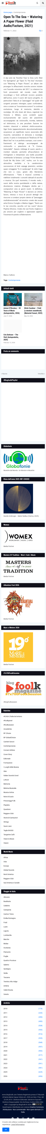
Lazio (6, 927)
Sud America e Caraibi (11, 883)
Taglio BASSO (8, 830)
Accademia (8, 729)
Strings (6, 822)
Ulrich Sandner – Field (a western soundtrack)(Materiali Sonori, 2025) (33, 310)
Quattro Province (10, 960)
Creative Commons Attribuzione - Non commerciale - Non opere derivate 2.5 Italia (23, 1109)
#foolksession (9, 725)
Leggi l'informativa (18, 1124)
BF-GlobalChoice (10, 737)
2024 (23, 1068)
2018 (23, 1042)
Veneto (6, 994)
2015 (23, 1030)
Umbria (6, 986)
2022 (23, 1059)
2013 (23, 1021)
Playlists (7, 805)
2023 (23, 1063)
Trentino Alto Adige (10, 982)
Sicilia (6, 973)
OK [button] (6, 1130)
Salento (6, 965)
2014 (23, 1026)
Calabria (7, 906)
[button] (2, 3)
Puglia (6, 956)
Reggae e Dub (9, 813)
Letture (6, 780)
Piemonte (7, 952)
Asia (5, 862)
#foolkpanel (8, 721)
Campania (7, 910)
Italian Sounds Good (11, 775)
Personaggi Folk (9, 801)
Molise (6, 944)
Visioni (6, 843)
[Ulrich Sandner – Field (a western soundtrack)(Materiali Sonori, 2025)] (33, 299)
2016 (23, 1034)
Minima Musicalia (10, 788)
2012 (23, 1017)
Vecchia (41, 374)
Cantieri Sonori (9, 742)
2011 (23, 1013)
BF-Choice (7, 733)
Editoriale (7, 759)
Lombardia (8, 935)
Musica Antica (9, 792)
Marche (6, 939)
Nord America (9, 874)
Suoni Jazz (8, 826)
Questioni (7, 809)
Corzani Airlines (9, 750)
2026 (23, 1076)
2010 (23, 1009)
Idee (5, 771)
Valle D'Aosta (8, 990)
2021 (23, 1055)
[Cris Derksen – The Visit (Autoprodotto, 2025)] (13, 326)
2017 (23, 1038)
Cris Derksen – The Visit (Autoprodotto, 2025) (11, 337)
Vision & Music (9, 839)
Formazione (8, 763)
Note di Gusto (9, 797)
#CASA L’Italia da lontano (13, 716)
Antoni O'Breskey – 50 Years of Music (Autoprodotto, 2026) (12, 310)
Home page (8, 12)
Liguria (6, 931)
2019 (23, 1047)
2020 (23, 1051)
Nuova (4, 374)
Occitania (7, 948)
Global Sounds (9, 870)
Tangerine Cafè (9, 835)
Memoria (7, 784)
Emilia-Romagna (10, 918)
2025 (23, 1072)
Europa (6, 866)
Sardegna (7, 969)
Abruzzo (7, 897)
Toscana (7, 977)
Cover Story (8, 754)
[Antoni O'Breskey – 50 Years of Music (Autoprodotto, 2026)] (13, 299)
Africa (6, 857)
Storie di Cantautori (11, 818)
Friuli (5, 922)
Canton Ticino (9, 914)
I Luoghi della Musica (11, 767)
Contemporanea (19, 12)
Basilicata (7, 901)
